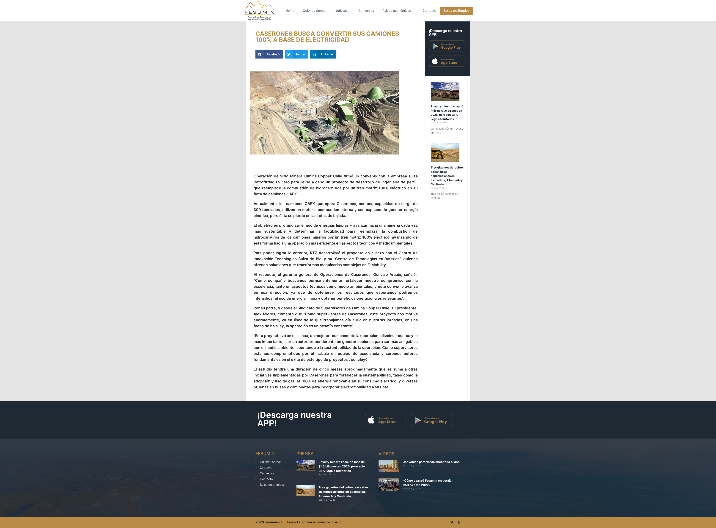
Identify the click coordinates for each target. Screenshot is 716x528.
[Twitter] (451, 522)
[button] (269, 54)
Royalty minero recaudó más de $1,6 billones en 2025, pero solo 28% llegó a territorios (341, 466)
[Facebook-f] (459, 522)
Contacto (429, 10)
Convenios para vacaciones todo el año (431, 462)
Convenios (366, 10)
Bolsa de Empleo (457, 10)
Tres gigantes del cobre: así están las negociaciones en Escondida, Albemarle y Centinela (447, 176)
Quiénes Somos (314, 10)
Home (289, 10)
